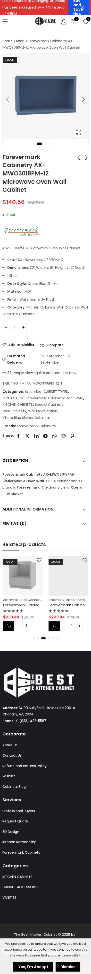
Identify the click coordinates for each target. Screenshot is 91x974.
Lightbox (78, 132)
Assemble (33, 391)
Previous (7, 99)
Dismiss (67, 966)
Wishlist (8, 776)
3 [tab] (49, 144)
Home (7, 41)
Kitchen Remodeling (19, 841)
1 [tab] (39, 144)
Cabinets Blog (14, 786)
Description (15, 460)
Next (83, 99)
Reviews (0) (14, 523)
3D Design (10, 831)
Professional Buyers (18, 811)
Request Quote (15, 821)
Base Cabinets (30, 600)
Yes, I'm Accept (33, 966)
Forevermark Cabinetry (36, 426)
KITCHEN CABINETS (18, 404)
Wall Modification (42, 411)
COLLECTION (13, 398)
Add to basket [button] (8, 626)
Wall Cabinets (14, 411)
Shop (20, 41)
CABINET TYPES (55, 391)
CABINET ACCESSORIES (20, 887)
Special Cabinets (49, 404)
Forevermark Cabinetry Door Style (54, 398)
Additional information (27, 509)
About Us (9, 745)
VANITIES (9, 897)
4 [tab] (53, 144)
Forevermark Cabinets (21, 852)
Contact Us (12, 755)
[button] (33, 638)
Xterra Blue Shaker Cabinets (26, 417)
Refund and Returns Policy (24, 765)
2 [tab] (45, 144)
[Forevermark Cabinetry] (21, 231)
